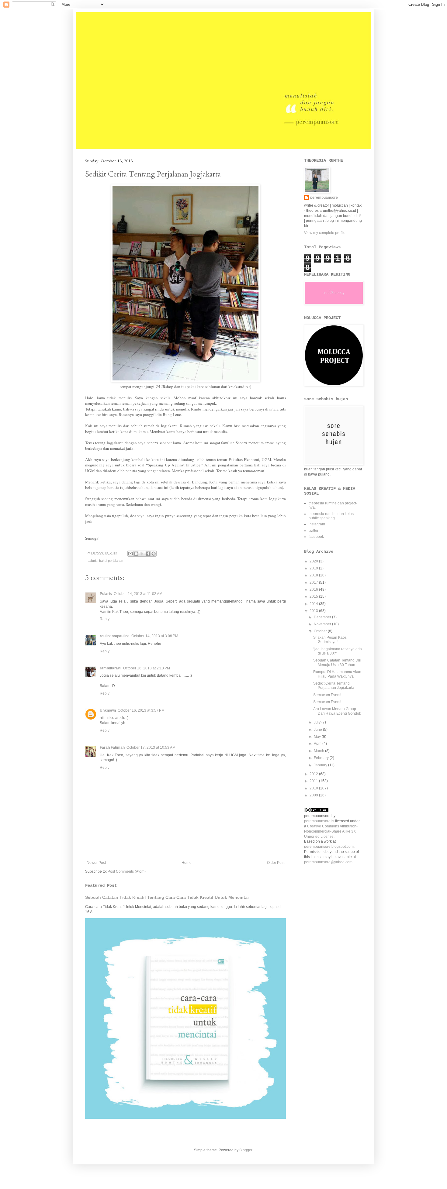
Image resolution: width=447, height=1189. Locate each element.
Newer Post (96, 863)
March (319, 751)
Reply (104, 619)
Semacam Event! (327, 695)
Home (187, 863)
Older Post (275, 863)
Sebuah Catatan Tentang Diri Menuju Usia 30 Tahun (337, 662)
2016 (314, 589)
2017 (314, 582)
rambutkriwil (110, 668)
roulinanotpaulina (115, 636)
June (318, 729)
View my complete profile (324, 233)
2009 (314, 795)
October (321, 631)
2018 (314, 575)
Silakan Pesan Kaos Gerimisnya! (330, 639)
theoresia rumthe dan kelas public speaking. (331, 516)
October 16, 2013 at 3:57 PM (141, 710)
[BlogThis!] (136, 554)
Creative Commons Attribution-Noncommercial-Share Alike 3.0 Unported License (331, 831)
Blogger (245, 1150)
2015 (314, 596)
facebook (316, 536)
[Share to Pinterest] (154, 554)
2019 (314, 568)
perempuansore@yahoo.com (328, 862)
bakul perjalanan (111, 560)
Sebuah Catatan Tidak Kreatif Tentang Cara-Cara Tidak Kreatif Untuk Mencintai (167, 897)
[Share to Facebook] (148, 554)
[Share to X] (142, 554)
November (323, 624)
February (322, 758)
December (323, 617)
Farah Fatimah (112, 747)
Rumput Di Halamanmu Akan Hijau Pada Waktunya (337, 674)
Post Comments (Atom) (127, 871)
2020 (314, 561)
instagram (317, 524)
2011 (314, 781)
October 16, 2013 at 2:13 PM (146, 668)
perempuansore (324, 197)
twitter (313, 530)
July (317, 722)
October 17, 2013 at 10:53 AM (150, 747)
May (318, 736)
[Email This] (130, 554)
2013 (314, 611)
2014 (314, 604)
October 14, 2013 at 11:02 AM (138, 594)
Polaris (106, 594)
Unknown (108, 710)
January (321, 765)
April (318, 743)
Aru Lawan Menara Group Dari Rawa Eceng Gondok (337, 711)
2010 (314, 788)
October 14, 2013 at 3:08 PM (154, 636)
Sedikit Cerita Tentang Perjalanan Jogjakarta (333, 685)
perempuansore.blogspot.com (329, 846)
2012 (314, 774)
